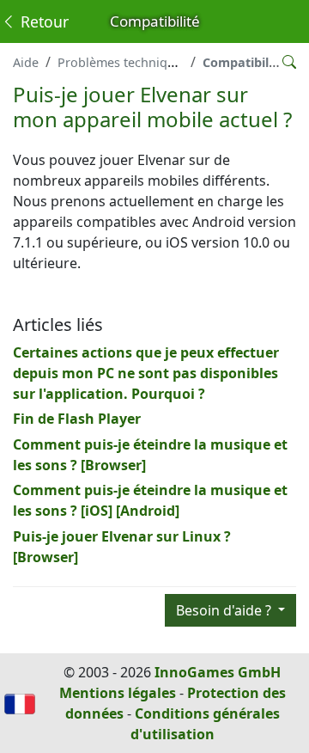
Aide (26, 62)
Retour (42, 21)
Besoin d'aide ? (225, 610)
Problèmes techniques (123, 62)
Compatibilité (244, 62)
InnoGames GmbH (217, 672)
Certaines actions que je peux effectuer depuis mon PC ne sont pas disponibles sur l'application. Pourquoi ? (146, 373)
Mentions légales (117, 692)
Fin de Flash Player (77, 418)
